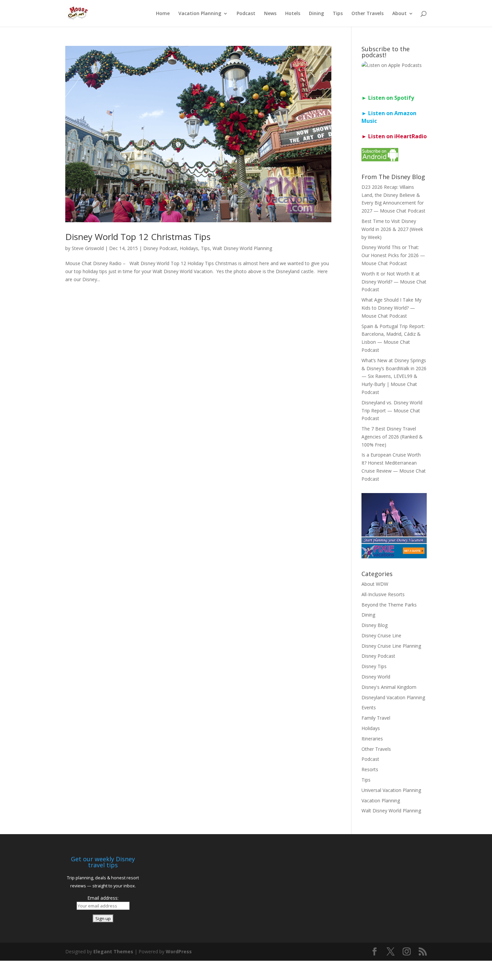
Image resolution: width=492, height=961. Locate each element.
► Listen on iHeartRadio (394, 136)
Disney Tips (374, 666)
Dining (316, 13)
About (399, 13)
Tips (338, 13)
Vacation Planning (199, 13)
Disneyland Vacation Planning (393, 697)
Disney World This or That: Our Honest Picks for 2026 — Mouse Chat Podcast (393, 255)
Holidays (189, 248)
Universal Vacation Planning (391, 790)
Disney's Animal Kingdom (388, 687)
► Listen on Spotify (387, 97)
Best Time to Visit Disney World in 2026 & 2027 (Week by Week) (392, 229)
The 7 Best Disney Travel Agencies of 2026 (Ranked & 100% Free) (392, 436)
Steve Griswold (88, 248)
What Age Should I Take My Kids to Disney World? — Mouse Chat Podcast (391, 308)
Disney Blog (374, 625)
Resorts (369, 769)
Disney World (375, 676)
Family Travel (375, 718)
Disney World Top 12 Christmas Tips (138, 237)
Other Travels (367, 13)
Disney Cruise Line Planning (391, 646)
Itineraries (372, 738)
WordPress (179, 951)
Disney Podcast (160, 248)
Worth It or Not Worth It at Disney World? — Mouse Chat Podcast (393, 281)
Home (163, 13)
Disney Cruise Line (381, 635)
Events (368, 707)
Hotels (292, 13)
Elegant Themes (113, 951)
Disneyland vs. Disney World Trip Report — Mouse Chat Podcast (391, 410)
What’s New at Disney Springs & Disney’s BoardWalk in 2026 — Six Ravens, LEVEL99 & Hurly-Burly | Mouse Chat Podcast (393, 376)
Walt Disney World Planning (242, 248)
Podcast (246, 13)
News (270, 13)
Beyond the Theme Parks (389, 605)
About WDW (374, 584)
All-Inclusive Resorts (383, 594)
